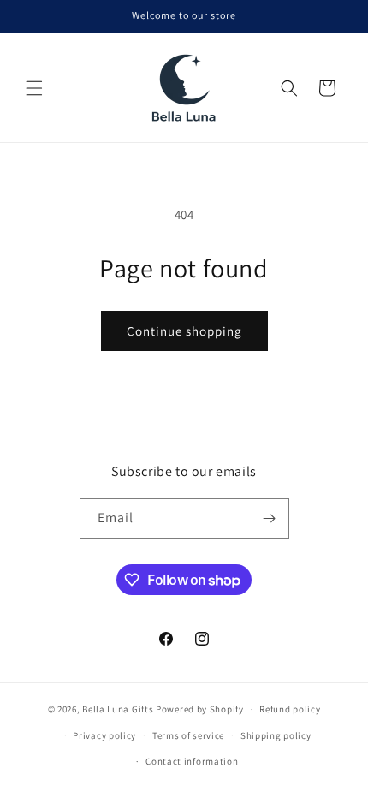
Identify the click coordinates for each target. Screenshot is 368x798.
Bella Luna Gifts (117, 709)
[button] (34, 88)
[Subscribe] (269, 518)
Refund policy (289, 709)
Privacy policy (104, 735)
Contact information (191, 761)
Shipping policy (276, 735)
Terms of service (188, 735)
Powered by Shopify (200, 709)
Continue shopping (184, 331)
